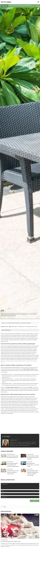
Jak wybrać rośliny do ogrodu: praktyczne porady (19, 5)
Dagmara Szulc (5, 326)
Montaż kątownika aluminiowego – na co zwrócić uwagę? (33, 465)
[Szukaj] (2, 507)
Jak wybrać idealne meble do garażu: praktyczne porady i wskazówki (33, 457)
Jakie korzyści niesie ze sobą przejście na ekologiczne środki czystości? (13, 472)
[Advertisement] (20, 424)
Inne (2, 310)
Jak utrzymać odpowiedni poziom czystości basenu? (11, 541)
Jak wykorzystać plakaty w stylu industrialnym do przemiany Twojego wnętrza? (13, 465)
